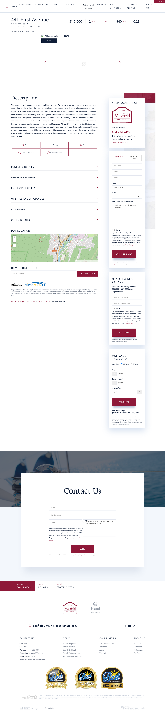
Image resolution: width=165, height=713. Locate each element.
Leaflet (78, 261)
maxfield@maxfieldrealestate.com (54, 625)
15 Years (135, 364)
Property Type (64, 587)
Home (13, 301)
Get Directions (87, 273)
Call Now (160, 2)
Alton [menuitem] (101, 650)
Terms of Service (121, 264)
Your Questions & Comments (122, 202)
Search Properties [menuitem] (70, 643)
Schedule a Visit (134, 158)
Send (82, 548)
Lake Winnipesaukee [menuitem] (107, 643)
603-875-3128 (30, 656)
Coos (34, 301)
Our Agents (124, 142)
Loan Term (115, 364)
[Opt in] (82, 521)
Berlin (40, 301)
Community (23, 587)
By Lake (42, 587)
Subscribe (124, 332)
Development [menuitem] (41, 5)
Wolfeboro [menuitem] (103, 646)
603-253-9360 (121, 132)
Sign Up (149, 8)
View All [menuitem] (102, 653)
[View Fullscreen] (14, 245)
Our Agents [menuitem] (138, 646)
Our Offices (24, 646)
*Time (114, 193)
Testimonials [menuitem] (138, 650)
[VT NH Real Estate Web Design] (133, 708)
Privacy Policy (129, 245)
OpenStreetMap (86, 261)
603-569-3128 (34, 650)
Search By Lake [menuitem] (69, 646)
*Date (114, 183)
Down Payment (117, 379)
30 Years (126, 364)
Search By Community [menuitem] (71, 653)
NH (28, 301)
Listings (21, 301)
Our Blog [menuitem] (137, 653)
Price (114, 370)
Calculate (124, 402)
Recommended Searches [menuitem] (72, 656)
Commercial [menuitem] (25, 5)
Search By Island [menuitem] (69, 650)
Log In (149, 5)
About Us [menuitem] (137, 643)
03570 (47, 301)
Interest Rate (116, 388)
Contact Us (115, 142)
